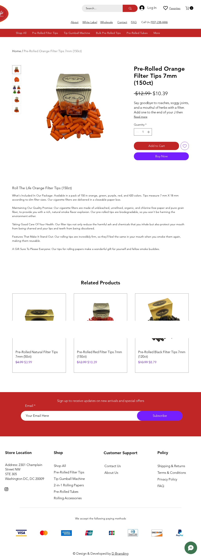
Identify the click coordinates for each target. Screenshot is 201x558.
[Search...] (130, 8)
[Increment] (148, 131)
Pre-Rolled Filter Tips (69, 472)
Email (29, 405)
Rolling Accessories (68, 498)
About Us (111, 473)
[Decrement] (136, 131)
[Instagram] (6, 489)
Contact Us (112, 466)
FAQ (160, 486)
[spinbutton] (142, 131)
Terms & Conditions (171, 473)
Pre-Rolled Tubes (66, 492)
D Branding (120, 553)
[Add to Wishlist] (185, 146)
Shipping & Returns (171, 466)
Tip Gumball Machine (69, 479)
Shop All (60, 466)
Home (16, 51)
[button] (189, 8)
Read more (140, 116)
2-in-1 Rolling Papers (69, 485)
